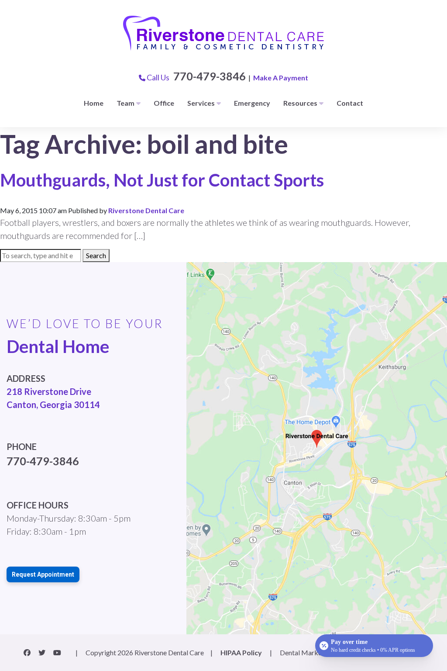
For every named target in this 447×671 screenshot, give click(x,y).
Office (164, 103)
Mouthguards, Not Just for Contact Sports (162, 179)
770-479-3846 (209, 76)
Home (93, 103)
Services (201, 103)
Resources (300, 103)
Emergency (252, 103)
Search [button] (96, 255)
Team (125, 103)
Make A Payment (280, 77)
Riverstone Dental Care (146, 210)
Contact (350, 103)
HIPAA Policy (241, 652)
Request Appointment (43, 574)
